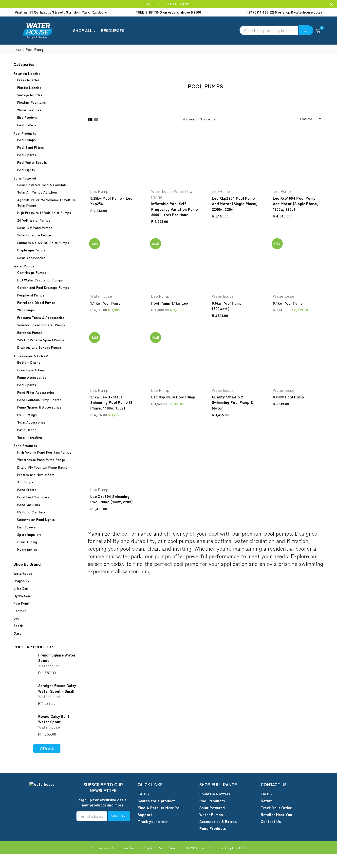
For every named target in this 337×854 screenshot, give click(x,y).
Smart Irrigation (29, 437)
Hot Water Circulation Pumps (40, 280)
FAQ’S (143, 793)
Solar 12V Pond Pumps (34, 227)
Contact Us (271, 821)
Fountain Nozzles (27, 73)
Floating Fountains (31, 102)
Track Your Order (276, 807)
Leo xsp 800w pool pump (173, 396)
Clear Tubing (27, 542)
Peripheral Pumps (30, 295)
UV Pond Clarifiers (31, 512)
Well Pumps (26, 310)
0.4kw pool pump (288, 303)
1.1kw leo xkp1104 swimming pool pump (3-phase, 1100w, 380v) (112, 402)
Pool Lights (26, 169)
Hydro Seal (22, 595)
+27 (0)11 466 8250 (261, 12)
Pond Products (25, 445)
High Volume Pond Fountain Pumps (44, 452)
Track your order (153, 821)
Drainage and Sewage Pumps (39, 347)
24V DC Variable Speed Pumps (41, 340)
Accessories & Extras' (31, 356)
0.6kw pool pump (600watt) (227, 305)
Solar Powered (25, 178)
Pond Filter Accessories (36, 392)
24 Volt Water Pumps (33, 220)
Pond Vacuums (28, 504)
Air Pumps (25, 482)
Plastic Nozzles (29, 87)
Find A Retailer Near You (160, 807)
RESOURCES (112, 30)
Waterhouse (23, 573)
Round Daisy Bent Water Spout (53, 719)
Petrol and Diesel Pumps (36, 302)
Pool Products (25, 133)
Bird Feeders (27, 117)
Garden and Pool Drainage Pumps (43, 287)
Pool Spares (26, 154)
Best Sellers (26, 125)
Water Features (29, 110)
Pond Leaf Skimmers (33, 497)
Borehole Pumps (29, 332)
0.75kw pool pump (288, 396)
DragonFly (21, 580)
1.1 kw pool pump (105, 303)
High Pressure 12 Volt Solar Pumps (44, 212)
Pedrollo (20, 610)
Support (145, 814)
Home (17, 50)
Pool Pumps (26, 139)
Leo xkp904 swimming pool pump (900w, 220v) (111, 499)
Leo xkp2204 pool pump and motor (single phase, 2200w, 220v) (234, 204)
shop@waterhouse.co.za (302, 12)
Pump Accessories (31, 377)
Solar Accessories (31, 257)
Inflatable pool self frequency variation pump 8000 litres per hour (174, 209)
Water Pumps (24, 266)
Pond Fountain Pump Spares (39, 399)
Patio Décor (26, 429)
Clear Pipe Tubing (31, 370)
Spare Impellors (29, 534)
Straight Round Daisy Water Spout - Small (57, 688)
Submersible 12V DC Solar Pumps (43, 242)
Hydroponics (27, 549)
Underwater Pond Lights (36, 519)
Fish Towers (26, 527)
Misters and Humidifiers (36, 474)
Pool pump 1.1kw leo (169, 303)
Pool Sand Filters (30, 147)
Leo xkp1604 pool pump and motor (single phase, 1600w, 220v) (295, 204)
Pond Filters (26, 489)
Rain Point (21, 603)
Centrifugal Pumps (31, 272)
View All (47, 748)
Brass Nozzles (28, 80)
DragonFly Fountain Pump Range (42, 467)
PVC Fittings (27, 414)
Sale (95, 244)
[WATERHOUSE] (43, 30)
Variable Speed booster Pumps (41, 325)
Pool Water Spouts (32, 162)
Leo (16, 618)
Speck (18, 625)
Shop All (83, 30)
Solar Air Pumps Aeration (37, 192)
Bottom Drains (28, 362)
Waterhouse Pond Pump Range (41, 459)
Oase (17, 633)
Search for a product (156, 800)
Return (267, 800)
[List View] (95, 118)
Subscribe (119, 816)
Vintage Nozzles (29, 95)
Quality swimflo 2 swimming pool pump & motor (232, 402)
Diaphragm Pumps (31, 250)
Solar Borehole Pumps (34, 235)
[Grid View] (90, 118)
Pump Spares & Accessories (39, 407)
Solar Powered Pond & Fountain (42, 184)
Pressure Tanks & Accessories (41, 317)
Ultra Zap (21, 588)
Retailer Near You (276, 814)
